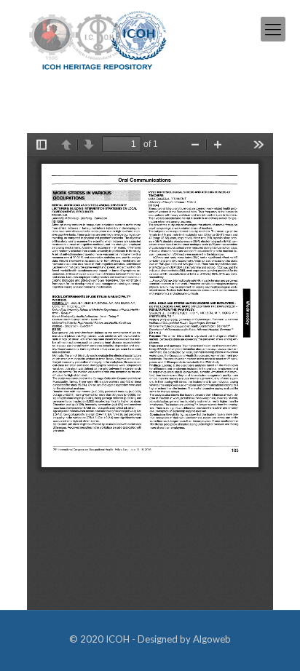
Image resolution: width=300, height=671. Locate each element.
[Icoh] (98, 39)
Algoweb (212, 639)
